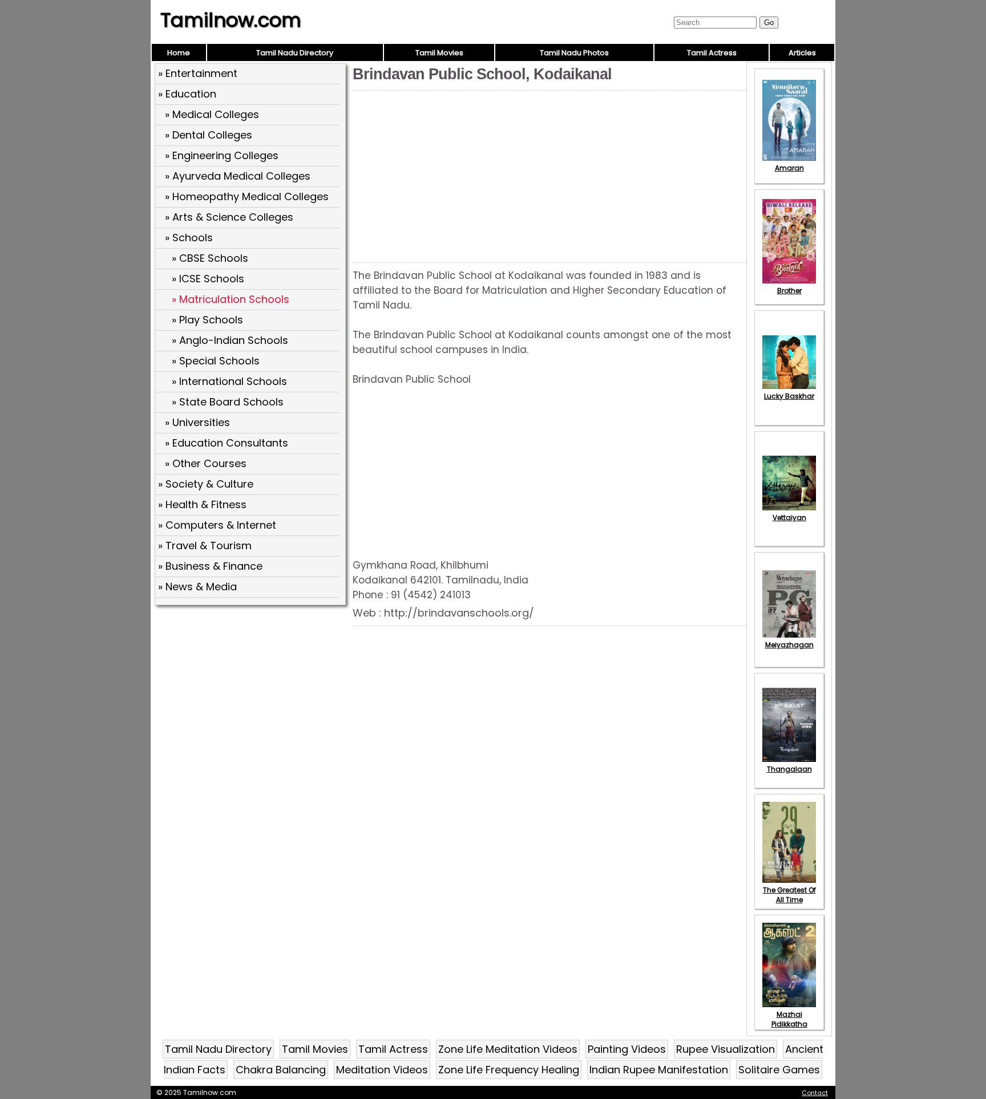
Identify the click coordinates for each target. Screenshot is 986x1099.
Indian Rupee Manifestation (658, 1069)
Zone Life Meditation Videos (507, 1049)
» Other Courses (205, 463)
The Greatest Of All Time (789, 895)
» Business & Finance (210, 566)
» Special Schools (216, 361)
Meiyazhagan (789, 645)
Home (178, 52)
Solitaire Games (779, 1069)
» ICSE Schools (208, 278)
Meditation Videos (382, 1069)
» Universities (197, 422)
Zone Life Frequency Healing (508, 1069)
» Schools (189, 237)
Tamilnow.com (230, 20)
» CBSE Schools (210, 258)
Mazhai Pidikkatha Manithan (789, 1024)
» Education (187, 94)
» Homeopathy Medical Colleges (247, 196)
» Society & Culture (205, 484)
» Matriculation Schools (230, 299)
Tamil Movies (439, 52)
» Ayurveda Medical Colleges (237, 176)
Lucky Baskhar (789, 396)
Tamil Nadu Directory (294, 52)
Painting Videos (627, 1049)
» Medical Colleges (212, 114)
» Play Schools (207, 320)
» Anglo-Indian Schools (230, 340)
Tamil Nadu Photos (574, 52)
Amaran (789, 168)
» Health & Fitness (202, 504)
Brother (789, 290)
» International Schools (229, 381)
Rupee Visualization (725, 1049)
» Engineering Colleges (221, 155)
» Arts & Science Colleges (229, 217)
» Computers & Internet (217, 525)
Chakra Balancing (281, 1069)
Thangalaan (789, 769)
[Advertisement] (251, 692)
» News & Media (197, 586)
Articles (802, 52)
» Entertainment (197, 73)
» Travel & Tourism (205, 545)
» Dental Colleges (208, 135)
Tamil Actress (712, 52)
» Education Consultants (226, 443)
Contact (815, 1092)
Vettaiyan (789, 517)
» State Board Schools (228, 402)
